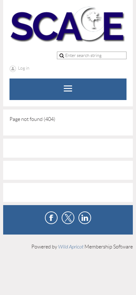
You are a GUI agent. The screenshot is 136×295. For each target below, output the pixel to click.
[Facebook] (51, 217)
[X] (68, 217)
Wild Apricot (70, 247)
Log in (23, 68)
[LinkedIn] (84, 217)
